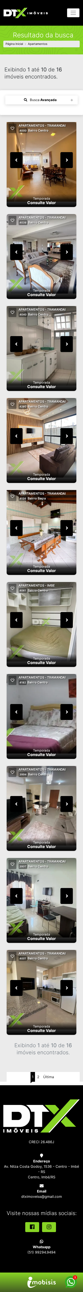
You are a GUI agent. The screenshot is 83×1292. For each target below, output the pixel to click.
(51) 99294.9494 (41, 1252)
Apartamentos (37, 44)
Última (48, 1077)
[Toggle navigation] (73, 12)
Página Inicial (14, 44)
